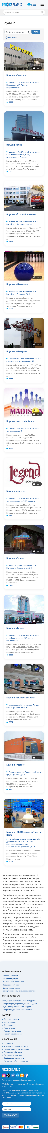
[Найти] (42, 12)
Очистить (13, 37)
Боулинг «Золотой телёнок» (21, 214)
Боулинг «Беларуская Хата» (20, 697)
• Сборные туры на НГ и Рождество (17, 1009)
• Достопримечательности (13, 982)
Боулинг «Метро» (15, 764)
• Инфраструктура (10, 978)
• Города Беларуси (10, 975)
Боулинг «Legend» (15, 491)
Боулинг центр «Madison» (20, 421)
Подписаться (10, 1115)
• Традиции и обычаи (11, 985)
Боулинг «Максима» (17, 284)
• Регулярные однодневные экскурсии (18, 1000)
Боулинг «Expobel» (16, 75)
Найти (35, 32)
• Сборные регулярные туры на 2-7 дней (19, 1003)
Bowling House (14, 144)
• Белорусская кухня (11, 988)
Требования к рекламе (14, 1058)
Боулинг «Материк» (16, 351)
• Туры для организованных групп (16, 1006)
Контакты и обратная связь (16, 1061)
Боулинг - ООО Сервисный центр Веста (23, 833)
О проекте (8, 1043)
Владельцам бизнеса (13, 1052)
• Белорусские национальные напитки (18, 991)
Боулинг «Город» (15, 558)
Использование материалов (16, 1049)
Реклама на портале (13, 1055)
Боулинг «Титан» (15, 628)
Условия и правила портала (16, 1046)
